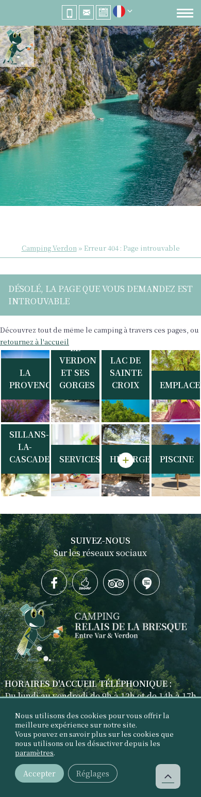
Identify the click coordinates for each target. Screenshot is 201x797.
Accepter (39, 773)
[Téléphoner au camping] (69, 12)
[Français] (119, 14)
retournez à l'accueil (34, 341)
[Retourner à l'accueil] (17, 48)
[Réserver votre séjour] (103, 12)
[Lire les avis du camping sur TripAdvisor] (116, 582)
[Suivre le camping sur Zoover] (85, 582)
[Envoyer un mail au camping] (86, 12)
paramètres (34, 752)
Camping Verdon (49, 248)
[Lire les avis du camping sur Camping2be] (147, 582)
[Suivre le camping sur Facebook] (54, 582)
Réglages (92, 773)
